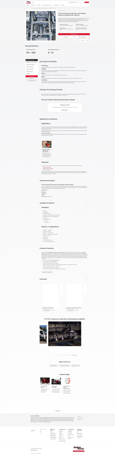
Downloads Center (53, 437)
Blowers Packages (62, 439)
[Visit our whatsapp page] (40, 432)
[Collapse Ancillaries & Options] (87, 203)
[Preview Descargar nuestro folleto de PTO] (74, 295)
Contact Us (52, 432)
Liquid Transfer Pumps (61, 438)
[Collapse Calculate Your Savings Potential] (87, 90)
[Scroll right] (57, 355)
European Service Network (71, 438)
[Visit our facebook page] (43, 429)
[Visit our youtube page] (45, 429)
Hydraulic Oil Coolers (62, 441)
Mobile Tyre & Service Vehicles (48, 168)
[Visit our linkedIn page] (40, 429)
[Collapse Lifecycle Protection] (87, 248)
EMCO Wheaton (79, 433)
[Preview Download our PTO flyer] (51, 295)
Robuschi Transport (80, 436)
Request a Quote (53, 433)
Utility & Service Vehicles (47, 167)
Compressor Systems (61, 431)
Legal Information (53, 438)
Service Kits (70, 433)
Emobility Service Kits (71, 435)
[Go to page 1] (61, 286)
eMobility (60, 433)
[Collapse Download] (87, 279)
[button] (65, 61)
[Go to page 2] (61, 291)
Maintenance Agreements (70, 431)
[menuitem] (28, 5)
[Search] (69, 2)
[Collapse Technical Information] (87, 180)
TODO (78, 432)
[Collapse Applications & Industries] (87, 119)
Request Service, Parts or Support (53, 435)
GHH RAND (79, 437)
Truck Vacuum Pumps (61, 435)
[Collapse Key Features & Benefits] (87, 61)
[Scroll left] (53, 355)
